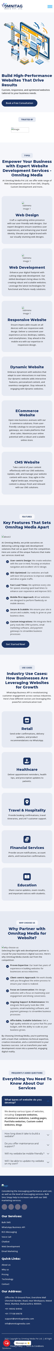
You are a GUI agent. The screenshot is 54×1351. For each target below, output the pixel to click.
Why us (5, 1269)
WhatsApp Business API (13, 1227)
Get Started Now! (15, 644)
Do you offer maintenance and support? (22, 1145)
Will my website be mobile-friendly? (24, 1153)
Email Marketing (10, 1251)
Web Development (11, 1246)
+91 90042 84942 (13, 1308)
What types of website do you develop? (23, 1101)
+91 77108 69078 (13, 1313)
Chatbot (6, 1241)
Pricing (5, 1274)
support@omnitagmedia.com (19, 1318)
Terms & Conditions (35, 1346)
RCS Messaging (9, 1231)
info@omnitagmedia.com (17, 1323)
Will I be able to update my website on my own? (24, 1162)
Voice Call (6, 1236)
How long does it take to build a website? (22, 1135)
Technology (7, 1279)
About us (6, 1264)
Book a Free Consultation (19, 103)
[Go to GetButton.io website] (6, 1348)
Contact (5, 1284)
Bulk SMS (6, 1222)
